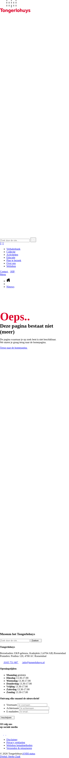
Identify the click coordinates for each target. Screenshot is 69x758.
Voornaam (11, 704)
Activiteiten (12, 254)
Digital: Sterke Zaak (10, 756)
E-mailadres (12, 711)
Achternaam (12, 708)
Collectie (10, 251)
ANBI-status (28, 753)
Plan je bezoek (13, 260)
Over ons (11, 263)
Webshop (11, 266)
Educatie (10, 257)
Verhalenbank (13, 249)
